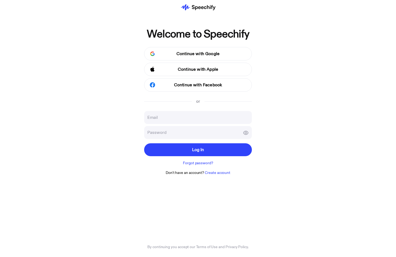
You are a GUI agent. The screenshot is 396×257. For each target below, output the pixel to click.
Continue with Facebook (198, 85)
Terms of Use (207, 247)
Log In (198, 149)
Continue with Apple (198, 69)
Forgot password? (198, 163)
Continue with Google (198, 53)
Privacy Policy (236, 247)
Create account (217, 172)
